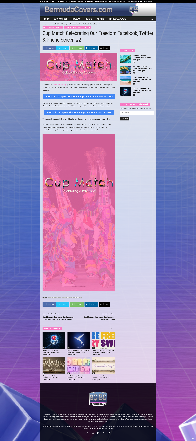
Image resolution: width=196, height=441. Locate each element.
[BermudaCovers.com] (98, 9)
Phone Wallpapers (117, 19)
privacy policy (115, 426)
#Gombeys (78, 297)
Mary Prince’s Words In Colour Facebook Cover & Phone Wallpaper (103, 352)
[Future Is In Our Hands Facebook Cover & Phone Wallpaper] (54, 340)
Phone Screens (70, 27)
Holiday (59, 27)
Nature (89, 19)
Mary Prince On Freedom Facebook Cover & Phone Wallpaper (52, 378)
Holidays (76, 19)
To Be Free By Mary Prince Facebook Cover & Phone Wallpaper (76, 378)
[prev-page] (111, 328)
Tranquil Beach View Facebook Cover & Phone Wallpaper (142, 79)
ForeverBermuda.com (76, 1)
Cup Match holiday (59, 84)
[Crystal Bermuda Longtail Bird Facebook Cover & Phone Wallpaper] (78, 340)
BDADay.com (148, 1)
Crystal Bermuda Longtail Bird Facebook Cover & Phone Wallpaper (78, 352)
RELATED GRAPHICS (52, 328)
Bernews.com (62, 1)
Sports (100, 19)
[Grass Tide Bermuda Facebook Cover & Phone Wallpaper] (125, 59)
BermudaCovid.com (100, 1)
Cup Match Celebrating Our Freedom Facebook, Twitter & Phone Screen (58, 318)
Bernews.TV (89, 1)
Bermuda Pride (60, 19)
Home (45, 24)
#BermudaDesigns (67, 297)
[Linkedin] (98, 433)
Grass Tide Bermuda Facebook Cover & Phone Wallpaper (142, 58)
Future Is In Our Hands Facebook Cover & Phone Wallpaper (51, 352)
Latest (47, 19)
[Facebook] (87, 433)
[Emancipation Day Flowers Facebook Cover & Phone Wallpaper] (103, 365)
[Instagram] (93, 433)
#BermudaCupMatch (55, 297)
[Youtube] (108, 433)
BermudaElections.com (117, 1)
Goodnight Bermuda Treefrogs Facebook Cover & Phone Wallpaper (143, 69)
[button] (151, 19)
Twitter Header (84, 27)
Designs (51, 27)
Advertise (53, 1)
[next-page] (114, 328)
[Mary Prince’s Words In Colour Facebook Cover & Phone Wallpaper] (103, 340)
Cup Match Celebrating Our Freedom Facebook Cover (99, 318)
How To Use (44, 1)
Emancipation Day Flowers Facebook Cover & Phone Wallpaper (101, 378)
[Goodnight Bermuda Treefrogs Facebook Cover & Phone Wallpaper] (125, 70)
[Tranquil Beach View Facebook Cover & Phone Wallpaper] (125, 80)
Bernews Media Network (75, 414)
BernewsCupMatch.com (134, 1)
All (49, 24)
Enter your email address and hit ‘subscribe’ (135, 108)
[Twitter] (103, 433)
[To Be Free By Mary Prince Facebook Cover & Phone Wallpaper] (78, 365)
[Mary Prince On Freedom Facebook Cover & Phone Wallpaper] (54, 365)
